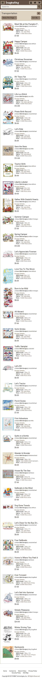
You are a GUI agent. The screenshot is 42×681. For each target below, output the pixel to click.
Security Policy (16, 673)
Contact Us (12, 671)
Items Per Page (9, 18)
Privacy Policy (33, 671)
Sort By (35, 18)
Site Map (25, 673)
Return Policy (22, 671)
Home (5, 671)
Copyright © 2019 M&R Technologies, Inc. (14, 676)
